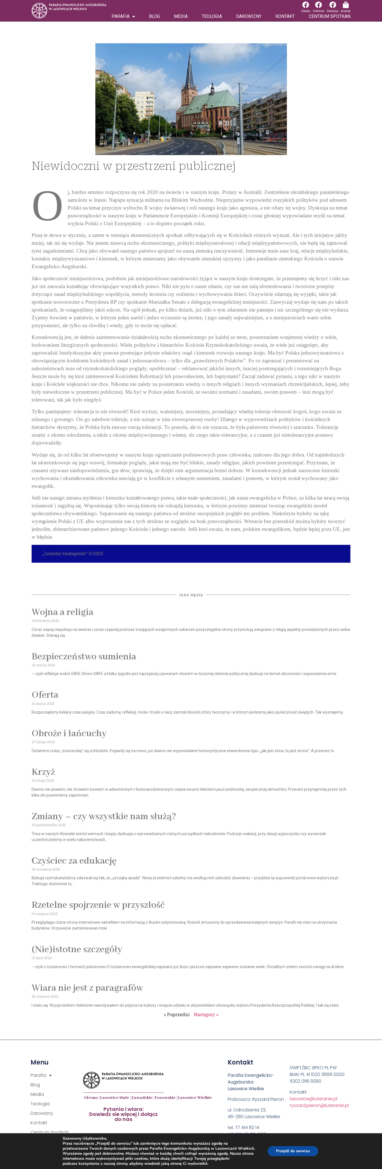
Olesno (305, 11)
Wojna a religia (62, 612)
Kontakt (285, 16)
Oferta (45, 695)
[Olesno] (305, 4)
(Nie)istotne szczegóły (77, 950)
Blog (154, 16)
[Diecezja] (332, 4)
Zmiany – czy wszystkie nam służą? (104, 817)
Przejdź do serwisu (293, 1151)
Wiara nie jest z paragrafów (87, 988)
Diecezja (332, 11)
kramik (345, 11)
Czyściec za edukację (74, 861)
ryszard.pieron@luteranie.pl (319, 1105)
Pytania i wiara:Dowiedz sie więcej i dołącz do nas (123, 1114)
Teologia (212, 16)
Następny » (206, 1014)
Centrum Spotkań (329, 16)
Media (181, 16)
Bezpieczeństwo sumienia (84, 657)
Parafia (120, 16)
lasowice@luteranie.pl (313, 1099)
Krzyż (43, 772)
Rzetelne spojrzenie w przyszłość (98, 905)
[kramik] (345, 4)
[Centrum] (318, 4)
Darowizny (248, 16)
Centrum (318, 11)
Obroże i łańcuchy (69, 734)
